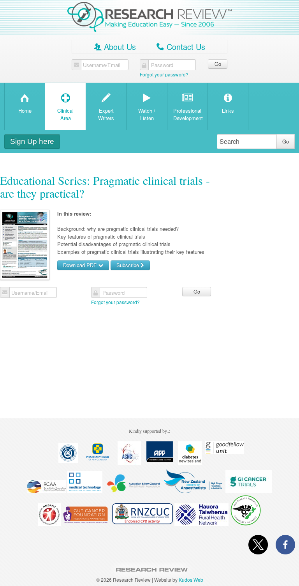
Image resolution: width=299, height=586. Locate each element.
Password (162, 65)
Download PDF (80, 265)
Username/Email (101, 65)
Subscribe (128, 265)
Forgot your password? (164, 74)
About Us (115, 46)
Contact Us (181, 46)
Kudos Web (191, 579)
